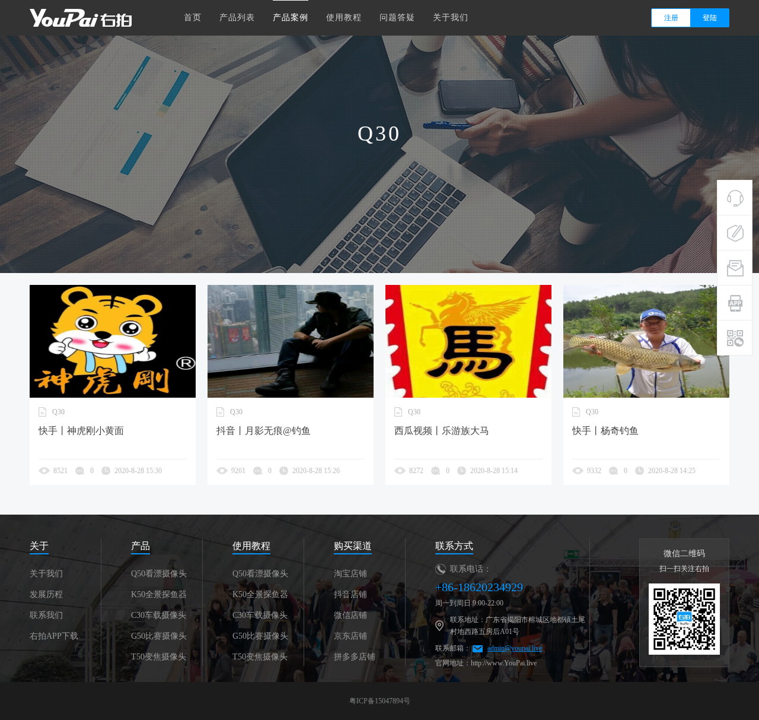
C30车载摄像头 (158, 615)
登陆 (710, 18)
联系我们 (46, 615)
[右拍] (81, 17)
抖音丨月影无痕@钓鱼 (263, 431)
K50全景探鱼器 (159, 594)
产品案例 (290, 17)
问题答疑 (397, 17)
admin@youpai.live (514, 648)
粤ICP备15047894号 (379, 701)
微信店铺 (350, 615)
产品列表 (237, 17)
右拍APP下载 (54, 636)
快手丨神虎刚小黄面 (81, 431)
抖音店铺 (350, 594)
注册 (671, 18)
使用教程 (344, 17)
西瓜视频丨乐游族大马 (441, 431)
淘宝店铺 (350, 573)
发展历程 (46, 594)
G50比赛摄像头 (159, 636)
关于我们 (450, 17)
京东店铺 (350, 636)
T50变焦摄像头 (158, 656)
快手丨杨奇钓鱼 (605, 431)
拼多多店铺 (354, 656)
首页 (193, 17)
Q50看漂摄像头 (159, 573)
